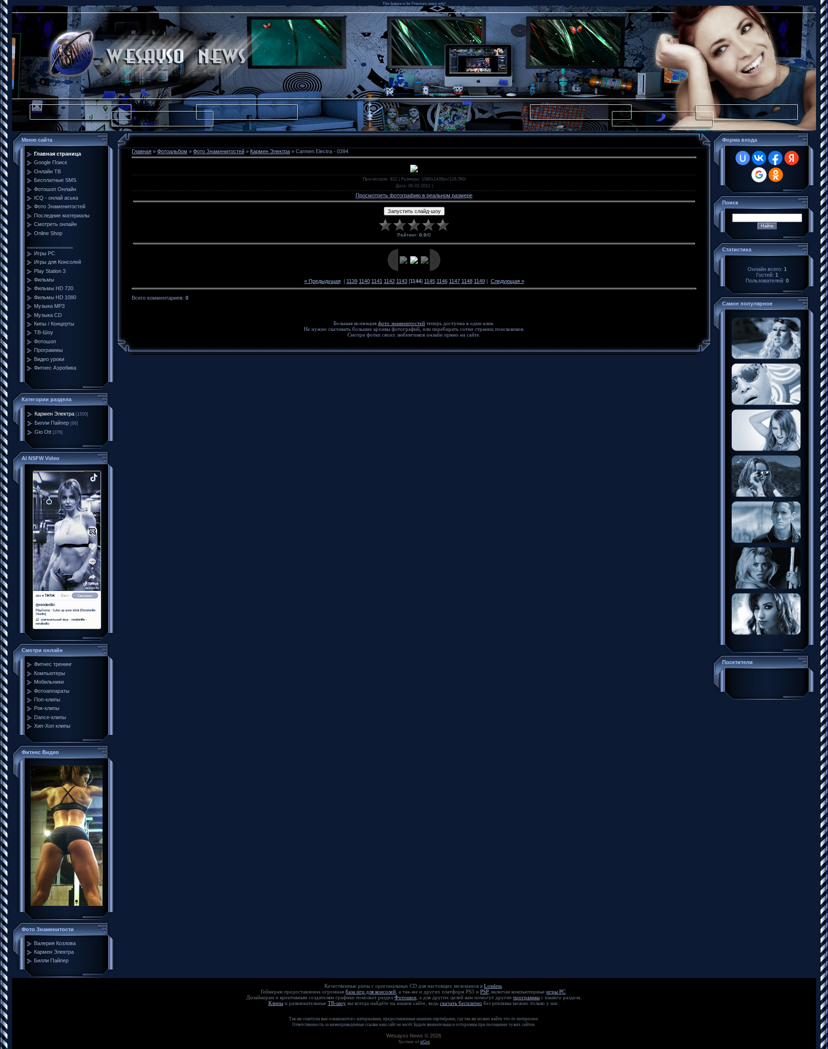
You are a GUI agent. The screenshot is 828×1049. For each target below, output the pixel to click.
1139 (351, 281)
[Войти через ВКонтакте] (759, 158)
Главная (141, 151)
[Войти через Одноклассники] (776, 175)
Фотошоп (405, 997)
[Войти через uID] (743, 158)
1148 (466, 281)
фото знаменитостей (401, 323)
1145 (429, 281)
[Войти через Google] (759, 174)
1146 (442, 281)
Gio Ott (42, 432)
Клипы (275, 1003)
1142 (389, 281)
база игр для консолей (370, 991)
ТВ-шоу (337, 1003)
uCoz (425, 1041)
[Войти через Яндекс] (791, 158)
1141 (376, 281)
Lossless (493, 986)
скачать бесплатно (461, 1003)
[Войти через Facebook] (775, 158)
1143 (401, 281)
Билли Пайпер (51, 423)
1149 (479, 281)
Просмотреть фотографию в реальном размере (414, 195)
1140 (364, 281)
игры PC (555, 991)
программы (526, 997)
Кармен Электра (54, 414)
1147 (454, 281)
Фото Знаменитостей (218, 151)
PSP (484, 991)
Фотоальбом (172, 151)
